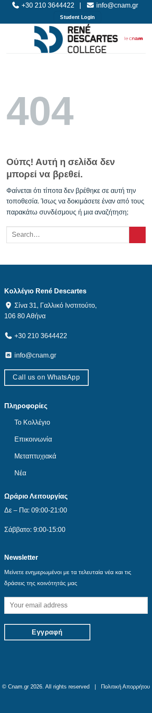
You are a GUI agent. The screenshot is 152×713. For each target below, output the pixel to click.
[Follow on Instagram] (69, 675)
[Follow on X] (82, 675)
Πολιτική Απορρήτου (124, 686)
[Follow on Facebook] (56, 675)
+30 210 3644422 (48, 5)
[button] (17, 38)
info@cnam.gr (116, 5)
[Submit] (137, 235)
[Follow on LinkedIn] (96, 675)
